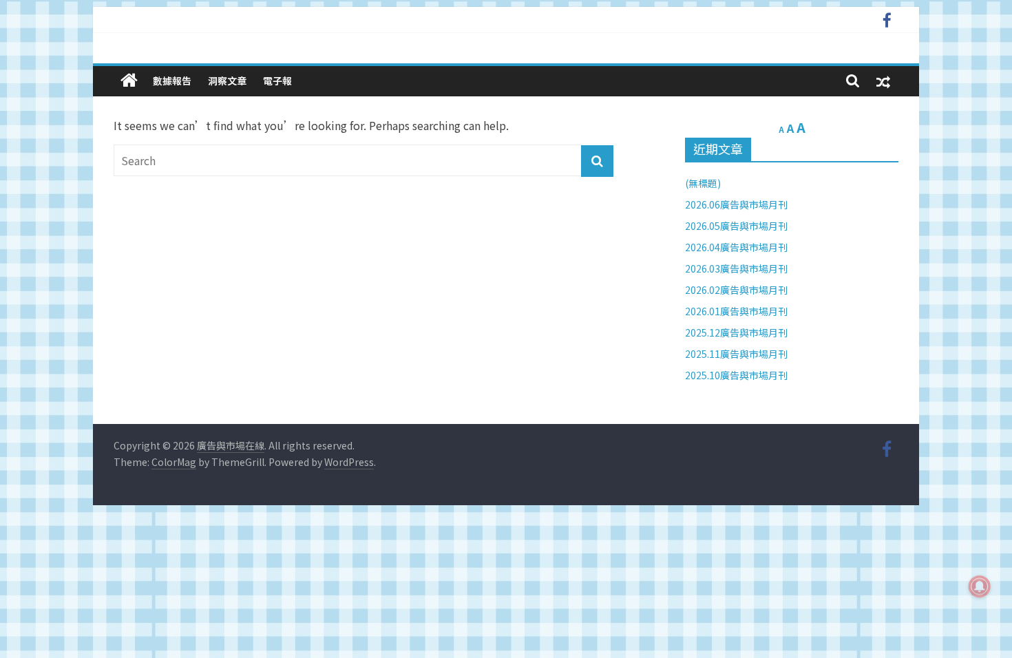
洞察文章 (227, 80)
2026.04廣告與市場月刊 (736, 247)
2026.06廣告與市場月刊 (736, 204)
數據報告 (172, 80)
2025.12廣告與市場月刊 (736, 332)
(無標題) (703, 183)
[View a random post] (883, 81)
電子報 (277, 80)
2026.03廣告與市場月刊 (736, 268)
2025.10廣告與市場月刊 (736, 375)
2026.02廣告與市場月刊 (736, 290)
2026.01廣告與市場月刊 (736, 311)
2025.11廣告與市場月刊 (736, 354)
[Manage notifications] (980, 586)
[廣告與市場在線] (129, 80)
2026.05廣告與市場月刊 (736, 226)
